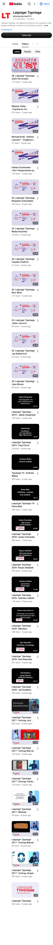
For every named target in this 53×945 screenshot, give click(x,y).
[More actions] (37, 76)
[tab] (15, 44)
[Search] (29, 3)
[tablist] (26, 44)
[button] (37, 44)
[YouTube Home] (15, 4)
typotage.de (7, 30)
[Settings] (34, 3)
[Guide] (3, 3)
